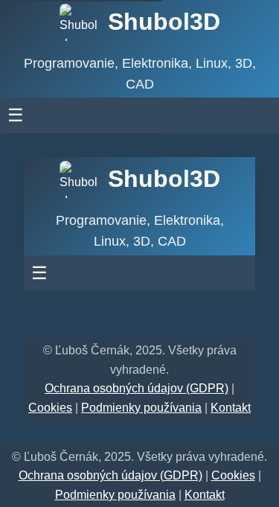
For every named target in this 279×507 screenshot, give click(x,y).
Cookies (50, 407)
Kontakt (231, 407)
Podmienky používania (141, 407)
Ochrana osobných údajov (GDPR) (136, 388)
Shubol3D (164, 21)
